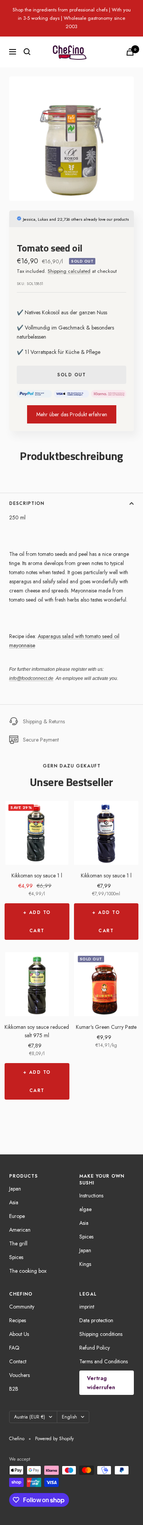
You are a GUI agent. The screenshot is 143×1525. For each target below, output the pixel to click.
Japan (15, 1188)
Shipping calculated (69, 271)
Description (26, 503)
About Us (19, 1334)
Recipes (17, 1320)
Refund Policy (94, 1347)
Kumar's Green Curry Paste (106, 1027)
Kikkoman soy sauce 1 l (36, 875)
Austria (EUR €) (29, 1417)
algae (85, 1209)
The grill (18, 1243)
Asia (13, 1202)
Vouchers (19, 1375)
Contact (17, 1361)
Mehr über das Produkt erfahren (71, 414)
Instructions (91, 1195)
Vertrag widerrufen (101, 1382)
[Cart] (130, 52)
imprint (86, 1306)
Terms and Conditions (103, 1361)
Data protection (96, 1320)
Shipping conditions (100, 1334)
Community (21, 1306)
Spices (16, 1257)
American (20, 1230)
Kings (85, 1264)
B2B (13, 1389)
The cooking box (28, 1271)
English (69, 1417)
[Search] (27, 51)
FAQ (14, 1347)
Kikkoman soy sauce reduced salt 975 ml (37, 1031)
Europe (17, 1216)
